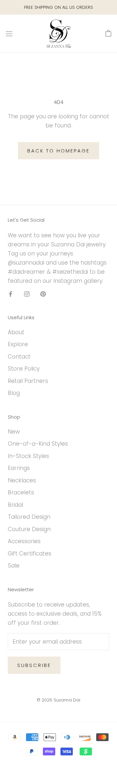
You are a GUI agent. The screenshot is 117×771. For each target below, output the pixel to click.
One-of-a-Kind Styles (38, 444)
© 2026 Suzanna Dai (58, 700)
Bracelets (21, 492)
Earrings (19, 468)
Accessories (24, 541)
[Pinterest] (43, 293)
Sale (14, 565)
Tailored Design (29, 517)
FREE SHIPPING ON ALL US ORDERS (58, 7)
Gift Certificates (29, 553)
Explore (18, 344)
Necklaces (22, 480)
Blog (14, 393)
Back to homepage (58, 150)
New (14, 432)
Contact (19, 356)
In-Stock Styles (28, 456)
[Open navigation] (9, 33)
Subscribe (34, 665)
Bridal (15, 505)
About (16, 332)
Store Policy (24, 368)
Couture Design (29, 529)
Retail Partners (28, 381)
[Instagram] (27, 293)
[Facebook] (10, 293)
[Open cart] (108, 33)
